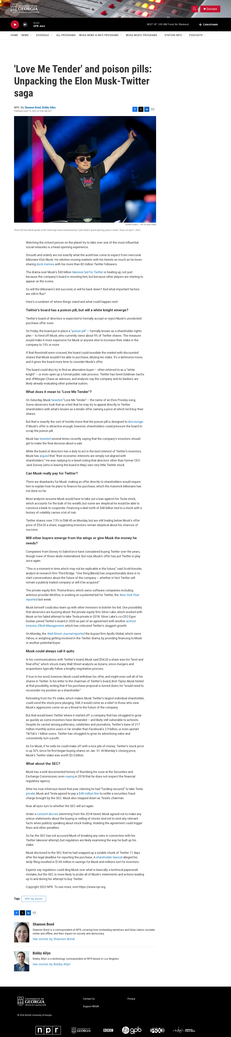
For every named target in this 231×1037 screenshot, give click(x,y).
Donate (211, 9)
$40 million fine (89, 793)
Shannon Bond (33, 107)
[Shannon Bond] (21, 932)
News (25, 35)
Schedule (42, 35)
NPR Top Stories (33, 898)
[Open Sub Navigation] (31, 35)
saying (69, 776)
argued (44, 456)
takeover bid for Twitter (87, 272)
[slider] (30, 24)
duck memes (45, 264)
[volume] (25, 24)
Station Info (173, 35)
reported (66, 633)
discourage (135, 421)
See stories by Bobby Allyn (52, 964)
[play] (15, 25)
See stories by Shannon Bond (54, 939)
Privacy (131, 999)
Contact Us (89, 999)
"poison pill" (78, 331)
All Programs (66, 35)
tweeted (56, 400)
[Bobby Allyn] (21, 961)
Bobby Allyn (49, 107)
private (30, 793)
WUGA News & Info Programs (99, 35)
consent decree (47, 814)
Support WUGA (91, 1006)
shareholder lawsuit (109, 857)
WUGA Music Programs (141, 35)
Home (14, 35)
